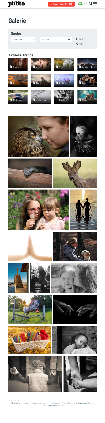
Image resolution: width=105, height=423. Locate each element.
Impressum (82, 403)
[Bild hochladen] (80, 3)
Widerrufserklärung (69, 403)
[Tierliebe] (75, 259)
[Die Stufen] (18, 291)
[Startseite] (16, 4)
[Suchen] (90, 3)
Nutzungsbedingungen (52, 403)
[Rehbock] (75, 186)
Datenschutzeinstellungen (53, 406)
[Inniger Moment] (40, 291)
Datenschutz (37, 403)
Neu (81, 44)
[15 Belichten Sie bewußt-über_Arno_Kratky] (30, 259)
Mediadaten (25, 403)
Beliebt (82, 39)
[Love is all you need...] (83, 228)
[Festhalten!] (30, 186)
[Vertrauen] (75, 322)
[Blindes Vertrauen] (83, 155)
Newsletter (15, 403)
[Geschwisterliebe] (74, 291)
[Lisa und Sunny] (30, 322)
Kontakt (91, 403)
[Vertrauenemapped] (38, 155)
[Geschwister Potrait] (38, 228)
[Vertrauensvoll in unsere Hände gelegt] (29, 352)
